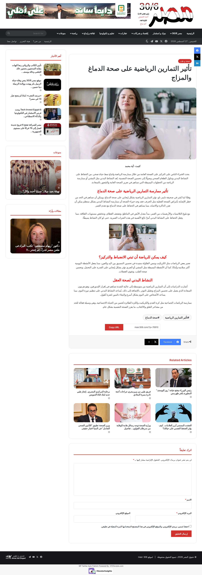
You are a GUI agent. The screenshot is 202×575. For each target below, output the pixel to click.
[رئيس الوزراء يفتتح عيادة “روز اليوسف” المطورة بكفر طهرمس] (173, 377)
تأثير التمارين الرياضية (176, 317)
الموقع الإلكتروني (123, 513)
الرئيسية (190, 33)
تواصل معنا (12, 41)
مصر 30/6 (177, 33)
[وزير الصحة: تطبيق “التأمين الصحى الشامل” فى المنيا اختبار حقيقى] (92, 412)
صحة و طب (185, 61)
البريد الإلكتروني (184, 513)
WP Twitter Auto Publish (88, 566)
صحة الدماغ (151, 317)
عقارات (123, 33)
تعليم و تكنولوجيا (106, 33)
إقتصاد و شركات (140, 33)
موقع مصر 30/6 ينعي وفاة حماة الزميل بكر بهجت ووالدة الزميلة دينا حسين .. (26, 83)
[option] (35, 177)
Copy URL (114, 327)
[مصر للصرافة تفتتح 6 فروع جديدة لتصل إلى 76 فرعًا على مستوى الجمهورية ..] (52, 129)
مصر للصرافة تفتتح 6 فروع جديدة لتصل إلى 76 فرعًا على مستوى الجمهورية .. (26, 128)
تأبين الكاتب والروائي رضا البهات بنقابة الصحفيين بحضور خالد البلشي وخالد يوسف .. (26, 68)
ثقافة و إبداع (89, 33)
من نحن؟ (37, 41)
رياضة (74, 33)
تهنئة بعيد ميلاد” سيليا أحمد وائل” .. (40, 191)
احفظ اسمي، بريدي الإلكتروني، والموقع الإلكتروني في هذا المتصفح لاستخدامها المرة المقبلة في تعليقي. (145, 526)
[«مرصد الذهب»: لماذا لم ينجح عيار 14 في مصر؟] (52, 100)
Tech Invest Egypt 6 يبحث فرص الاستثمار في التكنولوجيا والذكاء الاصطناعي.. (28, 113)
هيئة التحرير (25, 41)
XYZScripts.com (116, 566)
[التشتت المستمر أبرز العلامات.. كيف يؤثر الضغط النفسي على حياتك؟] (173, 412)
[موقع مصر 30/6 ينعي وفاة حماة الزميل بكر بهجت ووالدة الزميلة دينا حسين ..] (52, 85)
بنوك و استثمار (159, 33)
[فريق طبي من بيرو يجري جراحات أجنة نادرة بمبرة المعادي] (133, 378)
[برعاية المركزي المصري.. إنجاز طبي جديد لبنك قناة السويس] (92, 378)
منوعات (62, 33)
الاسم (188, 499)
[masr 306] (166, 14)
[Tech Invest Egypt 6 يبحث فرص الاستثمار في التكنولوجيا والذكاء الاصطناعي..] (52, 114)
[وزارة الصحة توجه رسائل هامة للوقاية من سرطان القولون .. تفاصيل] (133, 412)
